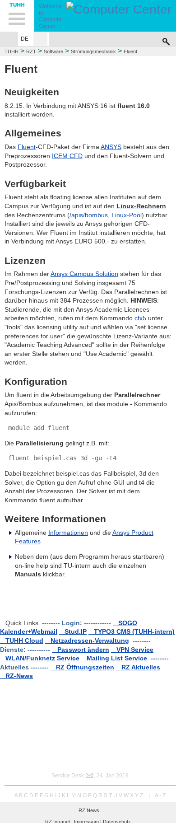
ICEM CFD (67, 155)
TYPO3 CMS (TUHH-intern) (131, 631)
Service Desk (67, 775)
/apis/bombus (88, 215)
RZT (31, 51)
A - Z (160, 795)
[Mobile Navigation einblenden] (17, 16)
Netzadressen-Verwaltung (87, 640)
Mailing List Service (114, 658)
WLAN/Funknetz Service (39, 658)
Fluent (27, 146)
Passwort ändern (80, 649)
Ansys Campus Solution (84, 273)
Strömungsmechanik (93, 51)
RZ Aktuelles (138, 667)
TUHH (12, 51)
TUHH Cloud (21, 640)
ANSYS (111, 146)
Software (53, 51)
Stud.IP (73, 631)
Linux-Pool (126, 215)
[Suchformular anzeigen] (166, 39)
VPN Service (132, 649)
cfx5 (140, 318)
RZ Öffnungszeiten (82, 667)
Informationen (68, 532)
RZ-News (16, 675)
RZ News (89, 810)
